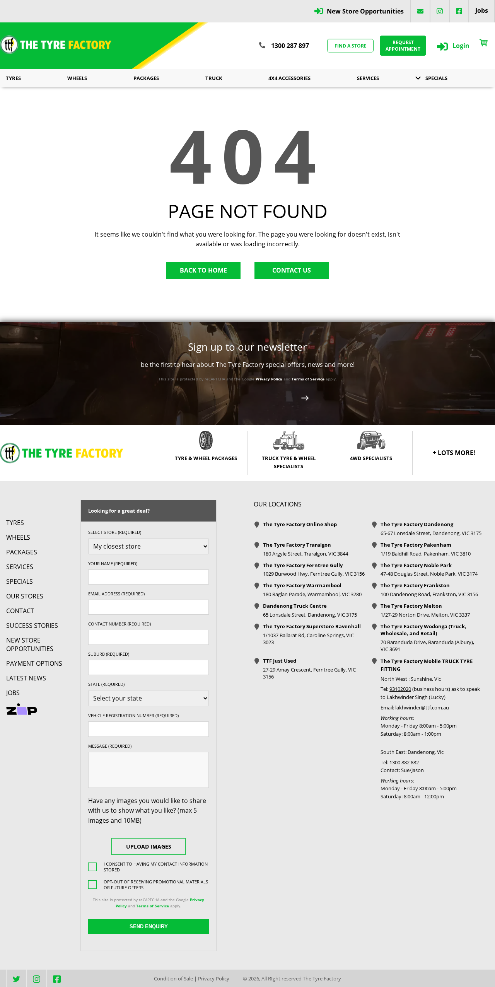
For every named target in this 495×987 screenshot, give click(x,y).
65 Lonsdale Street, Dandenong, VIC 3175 (310, 614)
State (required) (106, 684)
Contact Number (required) (119, 624)
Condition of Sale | (175, 978)
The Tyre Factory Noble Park (416, 565)
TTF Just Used (279, 660)
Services (368, 78)
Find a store (351, 45)
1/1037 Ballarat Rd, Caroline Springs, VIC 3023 (308, 639)
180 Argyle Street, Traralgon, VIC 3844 (305, 553)
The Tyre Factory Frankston (415, 585)
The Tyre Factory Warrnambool (302, 585)
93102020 (400, 688)
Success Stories (32, 625)
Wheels (77, 78)
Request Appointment (403, 45)
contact (20, 611)
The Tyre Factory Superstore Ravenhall (312, 626)
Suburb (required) (108, 654)
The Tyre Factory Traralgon (297, 544)
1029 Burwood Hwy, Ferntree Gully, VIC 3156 (314, 573)
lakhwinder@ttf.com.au (422, 707)
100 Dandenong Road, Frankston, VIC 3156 (429, 594)
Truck (213, 78)
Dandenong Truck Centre (295, 605)
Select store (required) (114, 532)
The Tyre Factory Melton (411, 605)
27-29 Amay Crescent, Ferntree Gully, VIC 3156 (309, 673)
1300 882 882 (404, 762)
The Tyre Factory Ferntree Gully (303, 565)
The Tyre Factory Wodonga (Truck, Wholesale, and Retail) (423, 630)
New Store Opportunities (365, 11)
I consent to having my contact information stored (156, 867)
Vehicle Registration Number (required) (133, 715)
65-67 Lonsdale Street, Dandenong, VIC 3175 (431, 533)
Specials (436, 78)
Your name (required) (112, 563)
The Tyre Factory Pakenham (416, 544)
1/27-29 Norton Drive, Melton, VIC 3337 (425, 614)
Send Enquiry (149, 926)
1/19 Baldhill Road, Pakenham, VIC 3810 (426, 553)
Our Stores (24, 596)
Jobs (481, 10)
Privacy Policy (269, 379)
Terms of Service (308, 379)
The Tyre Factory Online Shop (300, 524)
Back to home (203, 270)
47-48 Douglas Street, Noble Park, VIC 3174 (429, 573)
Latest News (26, 678)
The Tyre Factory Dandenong (417, 524)
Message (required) (109, 746)
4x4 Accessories (289, 78)
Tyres (13, 78)
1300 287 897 (290, 45)
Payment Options (34, 663)
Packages (146, 78)
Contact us (291, 270)
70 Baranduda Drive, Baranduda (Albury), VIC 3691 (427, 646)
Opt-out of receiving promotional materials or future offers (156, 884)
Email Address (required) (116, 594)
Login (460, 45)
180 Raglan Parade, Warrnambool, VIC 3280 (312, 594)
